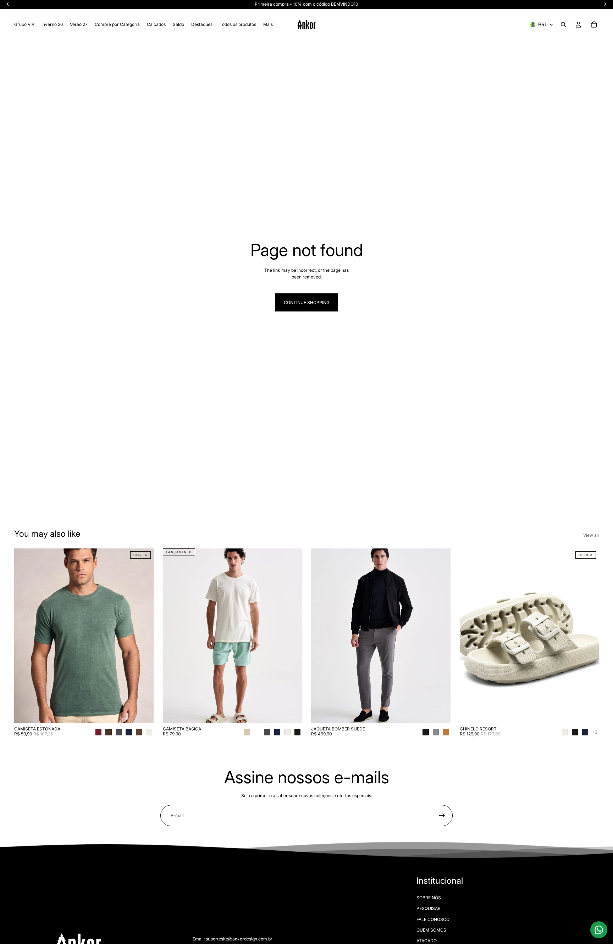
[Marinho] (129, 732)
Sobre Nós (428, 897)
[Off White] (149, 732)
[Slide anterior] (24, 636)
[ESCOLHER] (142, 712)
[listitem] (268, 24)
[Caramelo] (446, 732)
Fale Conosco (432, 919)
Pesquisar (428, 908)
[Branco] (257, 732)
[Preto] (297, 732)
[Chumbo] (119, 732)
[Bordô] (98, 732)
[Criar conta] (442, 815)
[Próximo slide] (143, 636)
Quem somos (431, 930)
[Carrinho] (594, 24)
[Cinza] (436, 732)
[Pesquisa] (563, 24)
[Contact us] (598, 929)
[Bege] (247, 732)
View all (591, 535)
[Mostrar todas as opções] (594, 732)
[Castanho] (108, 732)
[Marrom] (139, 732)
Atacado (426, 940)
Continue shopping (307, 302)
